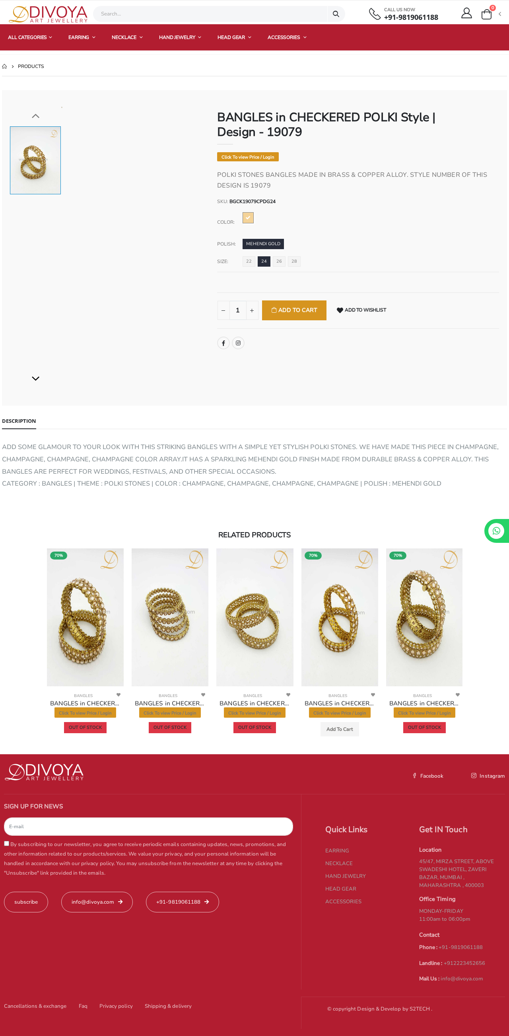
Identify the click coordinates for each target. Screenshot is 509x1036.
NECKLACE (125, 37)
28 (294, 261)
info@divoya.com (462, 978)
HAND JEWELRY (177, 37)
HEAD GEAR (232, 37)
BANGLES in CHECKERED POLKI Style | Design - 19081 (340, 703)
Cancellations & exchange (35, 1006)
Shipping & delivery (168, 1006)
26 (279, 261)
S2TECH (420, 1009)
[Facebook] (223, 343)
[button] (490, 14)
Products (31, 66)
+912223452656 (465, 963)
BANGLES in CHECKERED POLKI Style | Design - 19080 (85, 703)
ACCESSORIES (284, 37)
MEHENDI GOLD (263, 244)
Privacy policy (116, 1006)
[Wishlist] (118, 695)
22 (249, 261)
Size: (222, 261)
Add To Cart (297, 310)
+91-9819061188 (411, 17)
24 (264, 261)
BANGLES (83, 696)
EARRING (79, 37)
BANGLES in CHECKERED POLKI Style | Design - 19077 (255, 703)
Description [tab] (19, 420)
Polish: (226, 244)
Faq (83, 1006)
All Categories (27, 37)
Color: (226, 222)
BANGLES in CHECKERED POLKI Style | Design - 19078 (170, 703)
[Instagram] (238, 343)
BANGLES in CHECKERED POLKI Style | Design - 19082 (424, 703)
